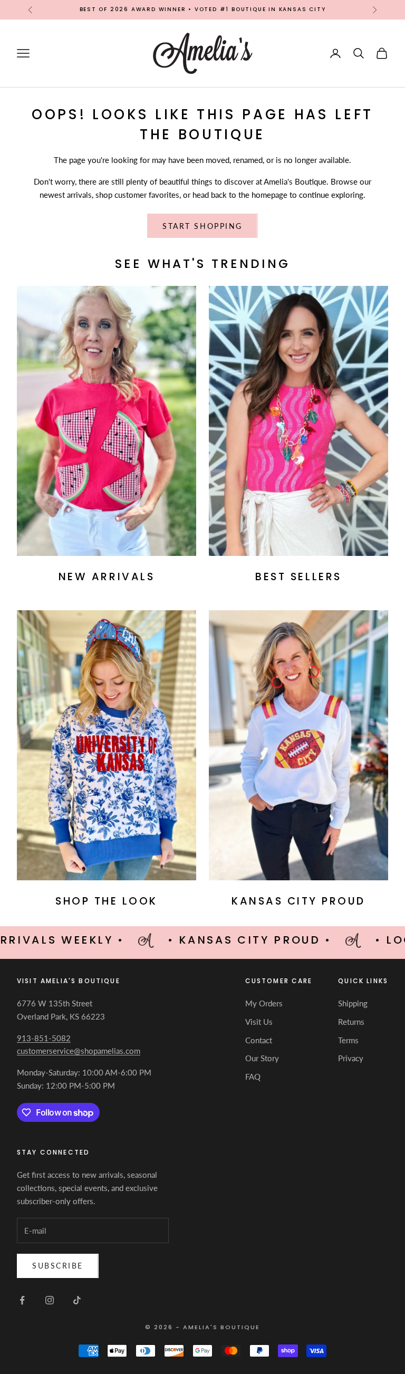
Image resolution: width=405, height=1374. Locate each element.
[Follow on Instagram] (49, 1300)
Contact (258, 1040)
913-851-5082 (44, 1038)
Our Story (262, 1058)
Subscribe (57, 1265)
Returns (351, 1021)
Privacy (350, 1058)
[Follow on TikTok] (77, 1300)
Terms (348, 1040)
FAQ (253, 1076)
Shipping (353, 1003)
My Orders (264, 1003)
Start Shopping (202, 226)
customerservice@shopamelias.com (78, 1050)
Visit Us (259, 1021)
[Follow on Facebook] (22, 1300)
